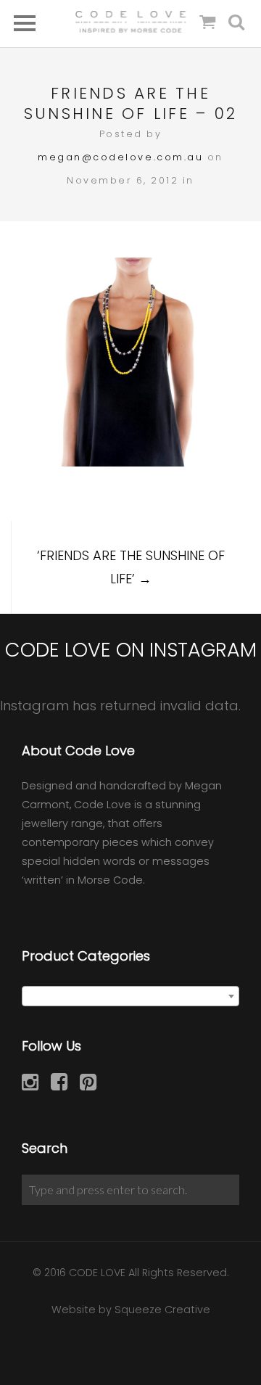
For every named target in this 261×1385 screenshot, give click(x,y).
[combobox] (130, 996)
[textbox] (130, 997)
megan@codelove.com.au (120, 157)
